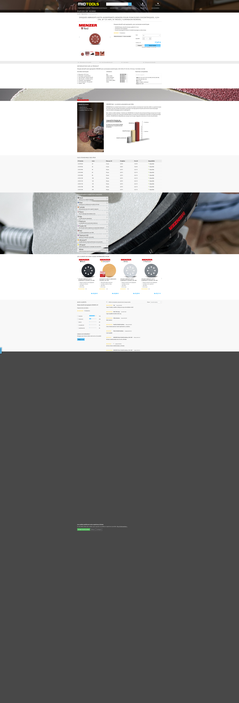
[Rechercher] (130, 4)
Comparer (140, 45)
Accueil (78, 13)
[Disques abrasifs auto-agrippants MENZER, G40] (88, 268)
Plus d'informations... (122, 526)
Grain (137, 34)
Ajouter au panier (152, 45)
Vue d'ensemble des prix (107, 62)
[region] (94, 40)
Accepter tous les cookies (84, 529)
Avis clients (125, 62)
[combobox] (117, 4)
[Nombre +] (150, 38)
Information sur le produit (85, 62)
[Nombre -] (144, 38)
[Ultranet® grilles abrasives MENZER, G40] (109, 268)
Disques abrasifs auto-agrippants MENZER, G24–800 (86, 279)
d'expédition (158, 47)
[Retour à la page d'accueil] (88, 4)
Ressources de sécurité (150, 62)
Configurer (99, 529)
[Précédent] (79, 37)
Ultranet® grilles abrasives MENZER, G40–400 (107, 279)
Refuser (93, 529)
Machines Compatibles (141, 71)
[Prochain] (110, 37)
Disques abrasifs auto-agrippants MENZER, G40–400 (128, 279)
